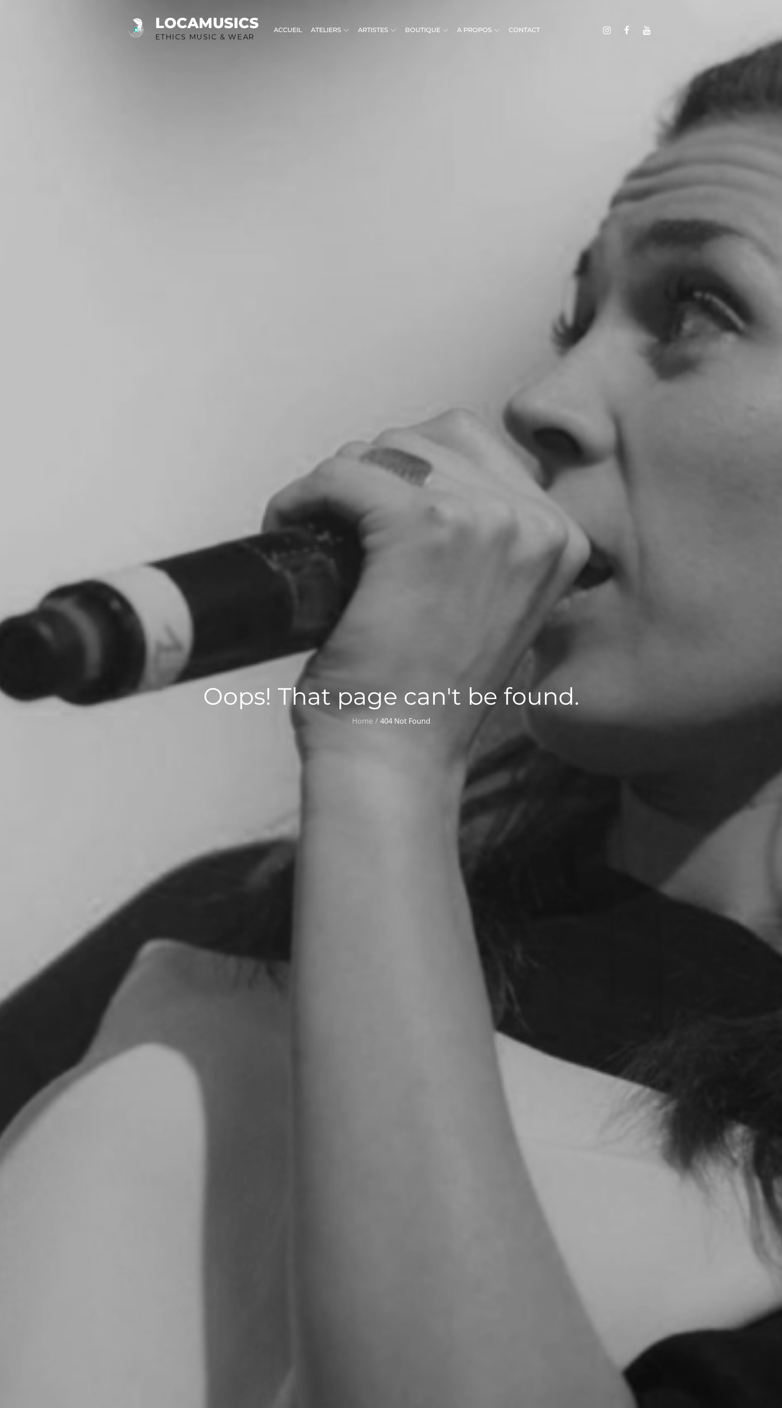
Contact (524, 30)
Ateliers (326, 30)
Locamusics (207, 23)
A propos (474, 30)
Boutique (422, 30)
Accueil (288, 30)
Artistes (373, 30)
